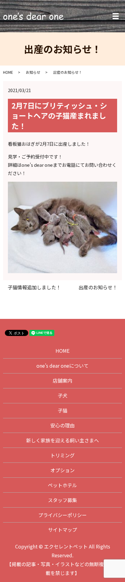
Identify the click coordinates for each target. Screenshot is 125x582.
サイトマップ (62, 529)
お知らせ (33, 72)
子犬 (62, 395)
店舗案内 (62, 380)
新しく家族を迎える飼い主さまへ (62, 440)
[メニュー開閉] (116, 16)
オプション (62, 470)
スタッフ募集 (62, 500)
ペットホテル (62, 485)
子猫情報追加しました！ (34, 287)
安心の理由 (62, 425)
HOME (8, 72)
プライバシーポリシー (62, 515)
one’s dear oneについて (62, 365)
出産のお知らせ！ (98, 287)
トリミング (62, 455)
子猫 (62, 410)
